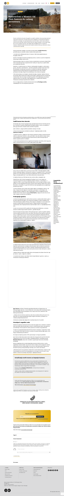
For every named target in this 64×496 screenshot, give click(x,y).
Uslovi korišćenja (8, 472)
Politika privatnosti (8, 475)
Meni (58, 3)
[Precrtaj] (22, 452)
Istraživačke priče (30, 3)
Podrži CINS (21, 469)
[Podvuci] (20, 452)
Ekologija (20, 11)
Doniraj (52, 3)
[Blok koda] (27, 452)
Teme (36, 3)
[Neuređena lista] (25, 452)
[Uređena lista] (23, 452)
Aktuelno (24, 3)
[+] (31, 452)
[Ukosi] (19, 452)
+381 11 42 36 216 (11, 484)
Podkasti (43, 3)
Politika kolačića (8, 477)
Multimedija (36, 474)
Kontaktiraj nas (22, 472)
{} (30, 452)
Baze (39, 3)
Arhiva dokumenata (37, 475)
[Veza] (29, 452)
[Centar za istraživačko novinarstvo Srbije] (7, 3)
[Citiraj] (26, 452)
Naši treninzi (7, 474)
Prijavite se (40, 416)
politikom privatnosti (43, 418)
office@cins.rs (6, 483)
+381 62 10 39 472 (11, 485)
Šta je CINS (7, 469)
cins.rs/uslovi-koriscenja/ (29, 384)
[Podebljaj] (18, 452)
